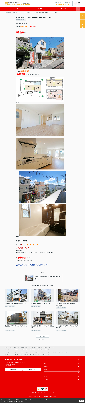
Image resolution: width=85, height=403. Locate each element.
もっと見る (42, 336)
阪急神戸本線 (17, 352)
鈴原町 (51, 349)
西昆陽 (33, 349)
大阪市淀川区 (37, 347)
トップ (16, 8)
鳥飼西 (30, 349)
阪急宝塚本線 (38, 352)
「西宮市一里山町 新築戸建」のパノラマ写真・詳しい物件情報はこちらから (32, 264)
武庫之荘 (18, 354)
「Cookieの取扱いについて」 (13, 401)
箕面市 (45, 347)
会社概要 (40, 8)
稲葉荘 (20, 349)
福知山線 (22, 352)
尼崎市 (15, 347)
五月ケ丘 (47, 349)
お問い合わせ (14, 369)
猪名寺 (43, 354)
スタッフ (63, 8)
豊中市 (52, 347)
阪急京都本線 (55, 352)
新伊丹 (28, 354)
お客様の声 (46, 379)
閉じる (81, 400)
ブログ (45, 369)
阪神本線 (32, 352)
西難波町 (42, 349)
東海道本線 (27, 352)
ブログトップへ (42, 339)
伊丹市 (22, 347)
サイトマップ (51, 392)
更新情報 (46, 366)
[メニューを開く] (78, 8)
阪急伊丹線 (49, 352)
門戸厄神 (39, 354)
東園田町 (16, 349)
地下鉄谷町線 (62, 352)
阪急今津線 (44, 352)
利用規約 (34, 392)
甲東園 (47, 354)
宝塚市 (26, 347)
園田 (22, 354)
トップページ (46, 360)
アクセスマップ (47, 373)
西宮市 (19, 347)
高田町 (23, 349)
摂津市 (42, 347)
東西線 (66, 352)
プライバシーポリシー (42, 392)
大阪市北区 (31, 347)
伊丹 (15, 354)
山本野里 (38, 349)
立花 (25, 354)
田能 (27, 349)
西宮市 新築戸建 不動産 (21, 19)
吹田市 (49, 347)
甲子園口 (35, 354)
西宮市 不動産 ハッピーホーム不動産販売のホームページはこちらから (30, 265)
